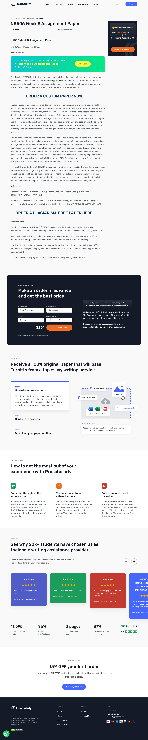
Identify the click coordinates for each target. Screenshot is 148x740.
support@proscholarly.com (117, 717)
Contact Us (97, 4)
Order (131, 4)
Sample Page (61, 720)
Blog (48, 4)
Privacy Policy (62, 725)
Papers (59, 712)
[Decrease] (48, 320)
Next (134, 561)
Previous (126, 561)
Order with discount (122, 49)
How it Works (83, 4)
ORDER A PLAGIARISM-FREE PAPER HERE (53, 213)
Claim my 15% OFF (74, 687)
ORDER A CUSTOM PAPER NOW (54, 96)
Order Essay (83, 64)
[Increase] (70, 320)
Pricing (59, 716)
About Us (58, 4)
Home (83, 712)
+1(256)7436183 (113, 714)
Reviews (70, 4)
